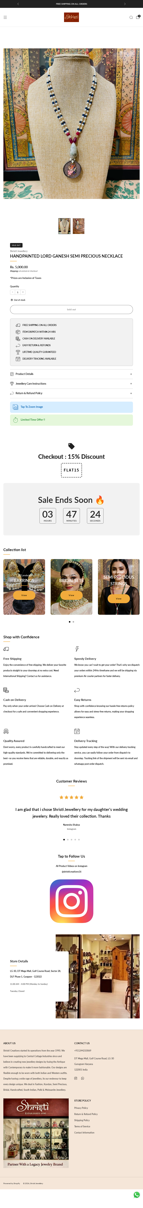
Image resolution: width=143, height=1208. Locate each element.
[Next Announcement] (125, 3)
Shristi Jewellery (19, 251)
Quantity (14, 286)
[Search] (131, 17)
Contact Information (84, 1132)
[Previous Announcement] (18, 3)
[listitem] (71, 4)
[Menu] (5, 17)
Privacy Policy (81, 1108)
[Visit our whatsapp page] (82, 1078)
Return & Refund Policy (86, 1114)
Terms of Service (82, 1126)
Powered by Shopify (11, 1183)
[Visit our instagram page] (75, 1078)
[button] (64, 839)
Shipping (14, 271)
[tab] (69, 622)
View (24, 595)
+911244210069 (82, 1050)
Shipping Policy (82, 1120)
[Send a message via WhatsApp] (136, 1194)
